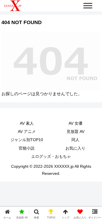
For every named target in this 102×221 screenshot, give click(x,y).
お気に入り (75, 148)
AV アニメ (27, 131)
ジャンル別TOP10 (26, 139)
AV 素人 (27, 123)
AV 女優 (75, 123)
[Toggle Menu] (87, 5)
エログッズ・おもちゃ (51, 156)
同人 (75, 139)
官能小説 (27, 148)
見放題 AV (75, 131)
